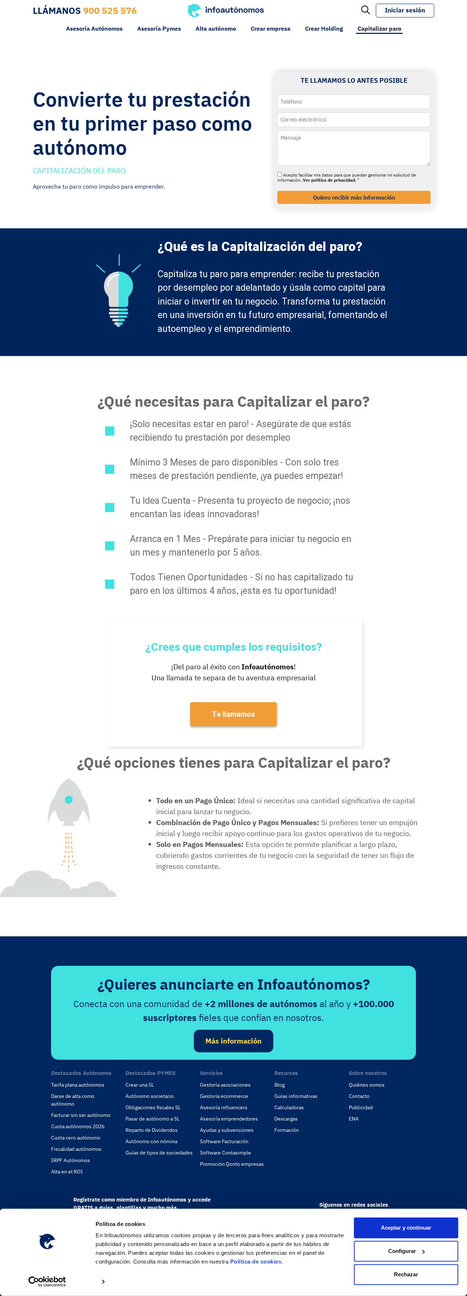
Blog (279, 1085)
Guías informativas (295, 1096)
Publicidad (361, 1107)
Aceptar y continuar (406, 1228)
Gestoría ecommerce (224, 1096)
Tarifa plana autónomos (77, 1085)
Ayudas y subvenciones (227, 1130)
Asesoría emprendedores (229, 1118)
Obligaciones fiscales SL (153, 1107)
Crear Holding (324, 28)
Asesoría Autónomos (94, 28)
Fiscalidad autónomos (76, 1149)
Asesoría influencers (223, 1107)
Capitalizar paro (379, 28)
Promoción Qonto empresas (232, 1164)
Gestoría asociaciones (225, 1085)
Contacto (359, 1096)
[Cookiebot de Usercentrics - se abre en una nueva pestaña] (47, 1281)
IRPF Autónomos (70, 1160)
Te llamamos (233, 714)
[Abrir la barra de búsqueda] (365, 10)
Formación (286, 1130)
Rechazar (406, 1274)
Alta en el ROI (67, 1171)
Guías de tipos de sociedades (159, 1152)
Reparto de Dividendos (152, 1130)
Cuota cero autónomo (75, 1137)
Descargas (286, 1118)
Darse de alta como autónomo (72, 1100)
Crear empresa (270, 28)
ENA (354, 1118)
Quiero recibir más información (354, 197)
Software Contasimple (225, 1152)
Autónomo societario (150, 1096)
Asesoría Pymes (159, 28)
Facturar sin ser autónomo (81, 1115)
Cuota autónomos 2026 (77, 1126)
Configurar (402, 1251)
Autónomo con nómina (151, 1141)
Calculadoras (289, 1107)
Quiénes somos (367, 1085)
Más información (233, 1041)
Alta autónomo (216, 28)
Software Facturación (224, 1141)
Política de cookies (256, 1261)
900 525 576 (110, 10)
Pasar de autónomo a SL (153, 1118)
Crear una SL (140, 1085)
